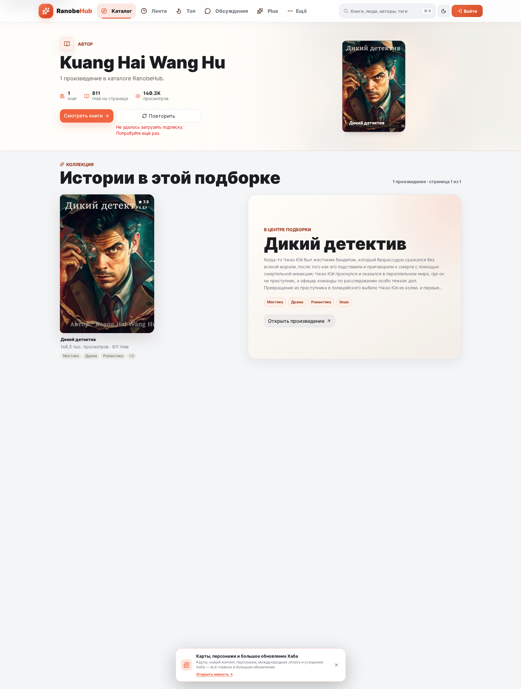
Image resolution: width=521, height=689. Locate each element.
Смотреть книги (83, 116)
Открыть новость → (214, 674)
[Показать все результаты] (346, 11)
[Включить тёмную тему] (444, 11)
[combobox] (385, 10)
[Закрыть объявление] (336, 665)
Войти (470, 11)
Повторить (162, 116)
